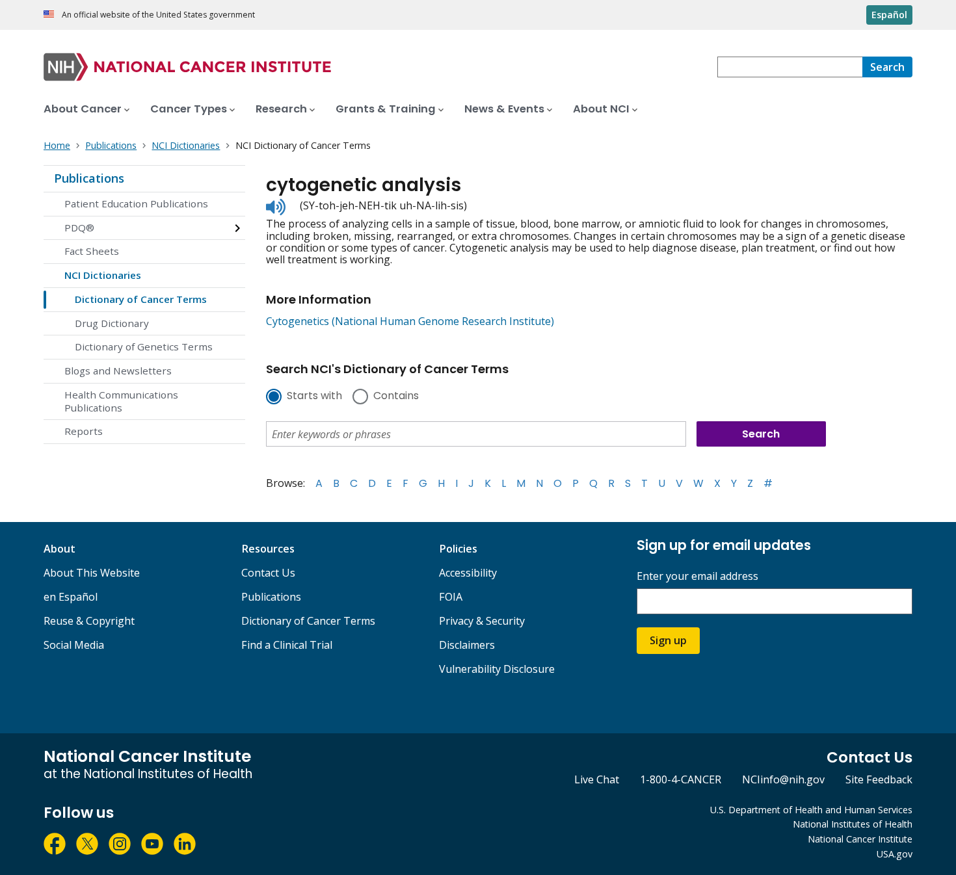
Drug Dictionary (112, 323)
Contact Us (268, 573)
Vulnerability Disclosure (497, 669)
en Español (71, 597)
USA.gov (894, 854)
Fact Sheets (91, 250)
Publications (89, 178)
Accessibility (468, 573)
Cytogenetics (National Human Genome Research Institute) (410, 321)
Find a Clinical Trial (286, 645)
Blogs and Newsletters (118, 370)
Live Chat (596, 779)
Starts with (314, 396)
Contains (396, 396)
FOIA (450, 597)
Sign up (668, 640)
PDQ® (79, 227)
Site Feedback (878, 779)
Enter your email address (697, 576)
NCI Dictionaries (102, 274)
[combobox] (789, 67)
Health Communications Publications (121, 401)
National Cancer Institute (860, 839)
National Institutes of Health (852, 824)
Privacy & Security (482, 621)
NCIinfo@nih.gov (783, 779)
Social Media (74, 645)
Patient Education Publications (136, 203)
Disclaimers (467, 645)
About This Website (92, 573)
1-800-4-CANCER (680, 779)
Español (889, 14)
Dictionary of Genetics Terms (144, 346)
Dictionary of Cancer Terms (141, 299)
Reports (83, 431)
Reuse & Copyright (89, 621)
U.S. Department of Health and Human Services (811, 809)
